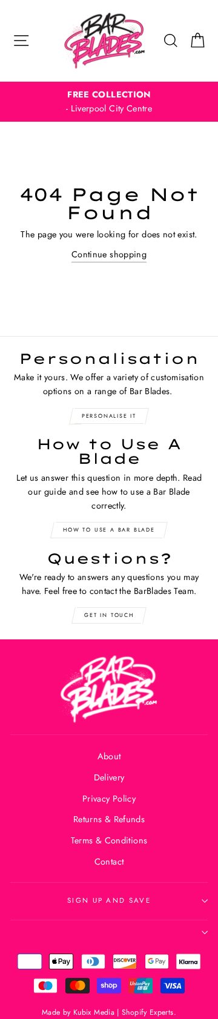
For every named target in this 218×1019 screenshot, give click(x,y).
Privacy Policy (109, 799)
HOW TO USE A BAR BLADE (109, 529)
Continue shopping (109, 254)
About (109, 756)
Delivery (109, 777)
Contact (109, 862)
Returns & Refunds (109, 819)
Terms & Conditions (109, 840)
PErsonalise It (109, 416)
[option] (109, 102)
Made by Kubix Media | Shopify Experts (107, 1012)
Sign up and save (109, 900)
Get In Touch (109, 615)
